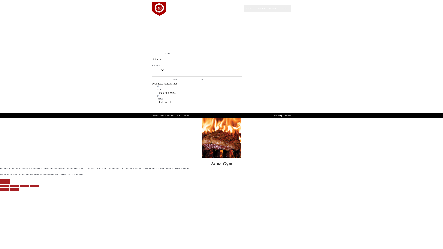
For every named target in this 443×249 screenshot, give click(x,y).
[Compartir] (24, 186)
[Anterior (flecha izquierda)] (4, 189)
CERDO (161, 53)
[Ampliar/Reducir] (4, 186)
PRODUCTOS (260, 9)
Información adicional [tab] (165, 72)
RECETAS (272, 9)
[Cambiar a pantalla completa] (14, 186)
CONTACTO (284, 9)
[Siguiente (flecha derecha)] (14, 189)
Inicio (248, 9)
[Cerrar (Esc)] (34, 186)
